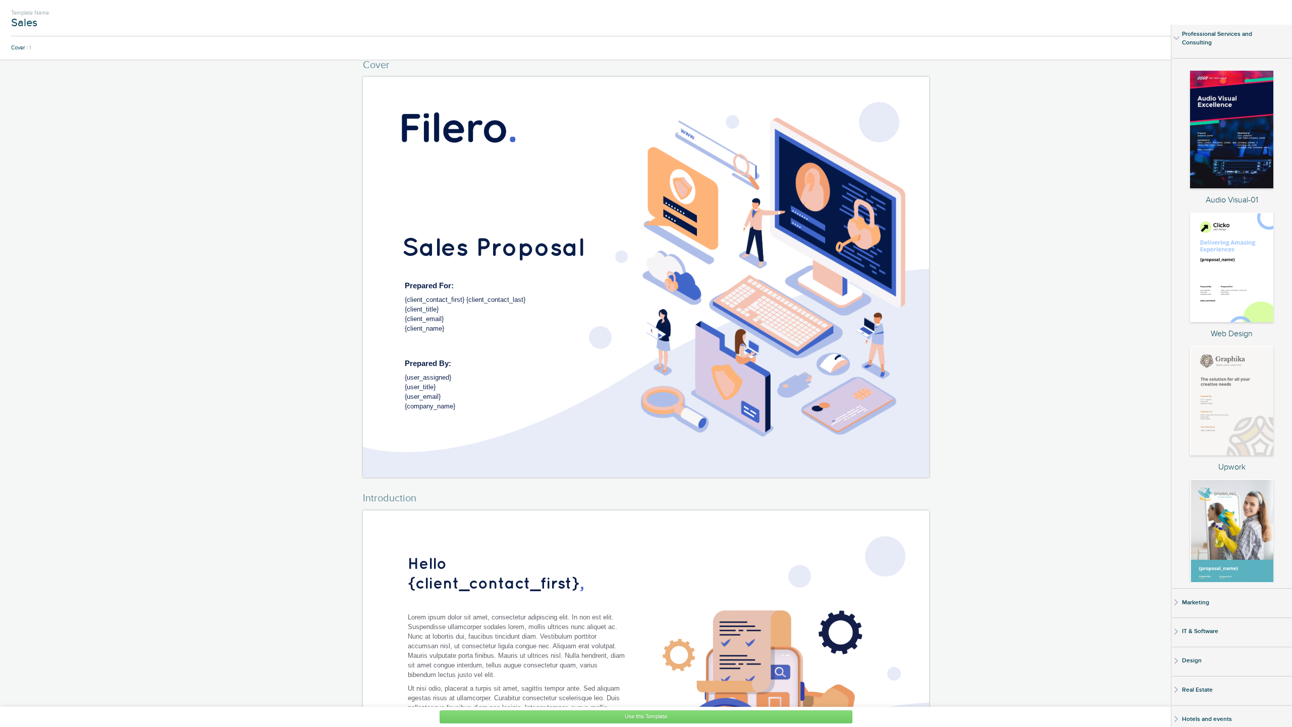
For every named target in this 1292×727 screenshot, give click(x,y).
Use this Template (646, 716)
